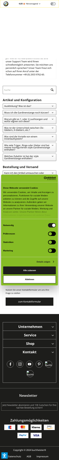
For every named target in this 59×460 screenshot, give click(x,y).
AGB (29, 456)
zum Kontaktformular (29, 301)
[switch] (53, 3)
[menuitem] (14, 456)
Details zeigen (43, 262)
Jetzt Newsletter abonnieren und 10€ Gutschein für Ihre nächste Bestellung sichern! (29, 406)
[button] (4, 455)
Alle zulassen (29, 270)
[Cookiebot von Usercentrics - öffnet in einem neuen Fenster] (44, 178)
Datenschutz (14, 456)
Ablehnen (29, 279)
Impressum (42, 456)
